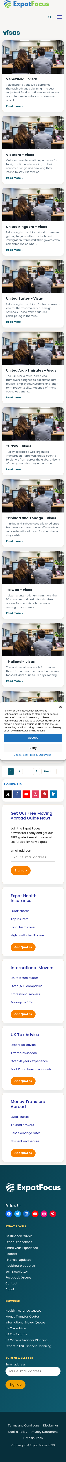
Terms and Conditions (23, 1425)
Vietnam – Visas (20, 154)
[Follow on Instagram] (35, 794)
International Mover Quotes (25, 1322)
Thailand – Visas (20, 661)
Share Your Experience (22, 1248)
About (10, 1289)
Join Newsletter (17, 1271)
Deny (33, 748)
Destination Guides (19, 1236)
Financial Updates (18, 1260)
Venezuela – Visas (22, 79)
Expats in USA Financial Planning (28, 1346)
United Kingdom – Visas (26, 226)
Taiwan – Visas (19, 589)
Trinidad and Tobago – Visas (31, 518)
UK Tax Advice (16, 1328)
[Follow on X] (8, 794)
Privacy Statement (40, 754)
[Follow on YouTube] (26, 794)
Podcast (11, 1254)
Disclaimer (50, 1425)
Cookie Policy (21, 754)
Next (49, 771)
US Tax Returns (16, 1334)
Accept (33, 738)
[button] (60, 707)
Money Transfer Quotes (23, 1316)
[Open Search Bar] (49, 17)
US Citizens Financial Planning (26, 1340)
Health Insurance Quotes (23, 1310)
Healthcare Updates (20, 1266)
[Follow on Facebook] (17, 794)
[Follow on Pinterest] (44, 794)
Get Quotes (23, 947)
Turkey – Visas (18, 446)
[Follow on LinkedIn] (53, 794)
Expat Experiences (19, 1242)
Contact (12, 1283)
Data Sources (33, 1438)
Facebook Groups (18, 1277)
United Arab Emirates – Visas (31, 370)
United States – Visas (24, 298)
